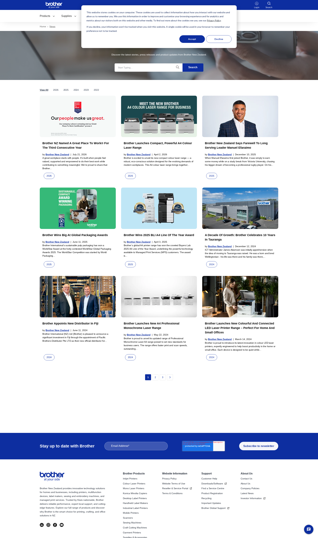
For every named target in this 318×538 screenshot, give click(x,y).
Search (193, 67)
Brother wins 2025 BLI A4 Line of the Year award (159, 235)
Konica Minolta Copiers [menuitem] (135, 493)
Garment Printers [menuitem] (132, 532)
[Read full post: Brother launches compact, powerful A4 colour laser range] (159, 116)
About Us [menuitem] (247, 473)
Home (43, 26)
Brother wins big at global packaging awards (75, 235)
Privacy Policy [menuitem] (169, 478)
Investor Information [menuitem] (251, 498)
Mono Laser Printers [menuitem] (133, 488)
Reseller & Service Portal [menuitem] (175, 488)
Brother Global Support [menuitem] (213, 508)
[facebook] (55, 525)
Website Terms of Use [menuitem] (173, 483)
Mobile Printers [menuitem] (131, 513)
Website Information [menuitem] (174, 473)
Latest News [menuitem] (247, 493)
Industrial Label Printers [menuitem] (135, 508)
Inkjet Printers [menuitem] (130, 478)
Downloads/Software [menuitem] (212, 483)
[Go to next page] (170, 377)
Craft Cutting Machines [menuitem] (135, 527)
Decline (218, 39)
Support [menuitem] (206, 473)
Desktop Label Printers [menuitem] (135, 498)
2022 (96, 90)
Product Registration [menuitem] (212, 493)
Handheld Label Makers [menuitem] (135, 503)
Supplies (66, 16)
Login (257, 7)
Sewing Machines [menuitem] (132, 522)
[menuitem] (47, 16)
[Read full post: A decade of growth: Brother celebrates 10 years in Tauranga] (240, 208)
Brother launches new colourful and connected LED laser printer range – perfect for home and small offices (240, 328)
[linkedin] (42, 525)
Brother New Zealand (57, 154)
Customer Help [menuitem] (209, 478)
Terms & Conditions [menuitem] (172, 493)
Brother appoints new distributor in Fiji (70, 323)
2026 (55, 90)
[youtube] (62, 525)
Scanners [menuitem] (128, 517)
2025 (66, 90)
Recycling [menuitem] (206, 498)
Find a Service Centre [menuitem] (212, 488)
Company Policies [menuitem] (250, 488)
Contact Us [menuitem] (246, 478)
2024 (76, 90)
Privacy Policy (214, 20)
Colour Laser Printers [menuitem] (134, 483)
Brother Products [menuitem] (134, 473)
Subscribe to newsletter (258, 446)
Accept (192, 39)
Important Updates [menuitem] (211, 503)
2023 (86, 90)
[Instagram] (48, 525)
